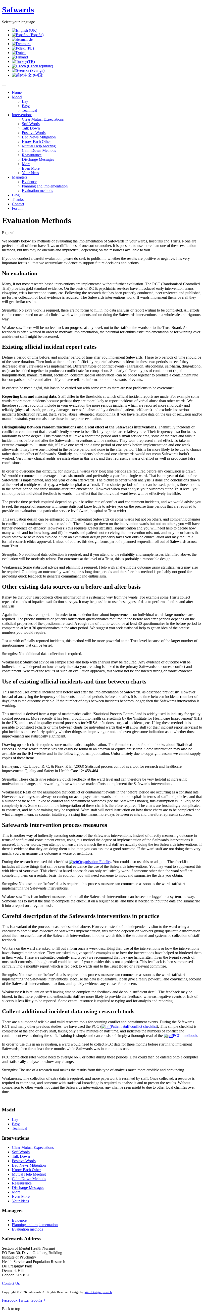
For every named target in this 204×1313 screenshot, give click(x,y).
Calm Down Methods (39, 150)
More (26, 164)
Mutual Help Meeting (39, 146)
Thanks (18, 199)
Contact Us (11, 1283)
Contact (18, 204)
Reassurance (32, 155)
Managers (19, 177)
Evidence (29, 182)
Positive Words (34, 133)
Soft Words (31, 124)
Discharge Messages (38, 159)
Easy (26, 106)
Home (17, 92)
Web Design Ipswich (98, 1292)
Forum (17, 208)
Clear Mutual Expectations (43, 119)
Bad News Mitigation (39, 137)
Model (17, 97)
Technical (29, 110)
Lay (25, 101)
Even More (31, 168)
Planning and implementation (45, 186)
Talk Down (31, 128)
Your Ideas (30, 173)
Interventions (22, 115)
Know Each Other (36, 141)
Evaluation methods (37, 190)
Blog (16, 195)
